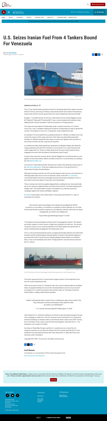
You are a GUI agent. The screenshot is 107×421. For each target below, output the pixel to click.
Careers (39, 401)
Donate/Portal (99, 4)
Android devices (63, 396)
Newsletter (72, 17)
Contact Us (40, 400)
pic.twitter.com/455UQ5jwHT (53, 305)
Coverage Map (62, 17)
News (3, 17)
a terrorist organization (33, 167)
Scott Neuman (12, 53)
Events (28, 17)
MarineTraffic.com (36, 161)
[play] (3, 12)
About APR (40, 399)
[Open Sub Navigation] (6, 17)
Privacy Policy (41, 392)
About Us (50, 17)
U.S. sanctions (72, 175)
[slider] (11, 12)
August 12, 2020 (66, 308)
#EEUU (75, 205)
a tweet (28, 195)
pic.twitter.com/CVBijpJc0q (58, 212)
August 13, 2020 (64, 216)
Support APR (39, 17)
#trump (34, 209)
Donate (53, 380)
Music (11, 17)
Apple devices (63, 395)
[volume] (8, 12)
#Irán (79, 207)
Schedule (19, 17)
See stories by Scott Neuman (34, 356)
